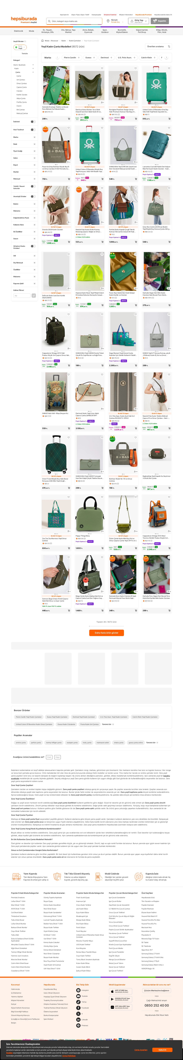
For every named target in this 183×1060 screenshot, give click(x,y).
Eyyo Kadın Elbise (82, 912)
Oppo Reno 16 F (147, 950)
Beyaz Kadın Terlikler (51, 927)
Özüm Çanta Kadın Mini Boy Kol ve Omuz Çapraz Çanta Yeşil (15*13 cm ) (123, 539)
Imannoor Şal (80, 901)
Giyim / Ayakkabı (19, 65)
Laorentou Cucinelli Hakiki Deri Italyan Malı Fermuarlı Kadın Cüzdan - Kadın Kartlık (156, 168)
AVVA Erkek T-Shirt (18, 909)
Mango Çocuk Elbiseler (117, 959)
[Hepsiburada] (24, 19)
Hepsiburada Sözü (148, 898)
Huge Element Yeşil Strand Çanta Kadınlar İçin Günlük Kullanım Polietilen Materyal (123, 354)
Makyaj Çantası (22, 113)
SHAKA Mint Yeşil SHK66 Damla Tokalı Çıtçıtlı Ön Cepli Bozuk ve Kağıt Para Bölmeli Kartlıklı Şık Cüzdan (90, 354)
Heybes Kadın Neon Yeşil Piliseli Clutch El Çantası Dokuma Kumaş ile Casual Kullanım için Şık (90, 294)
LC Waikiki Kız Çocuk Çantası (119, 909)
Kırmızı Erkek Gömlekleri (52, 950)
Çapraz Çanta (22, 87)
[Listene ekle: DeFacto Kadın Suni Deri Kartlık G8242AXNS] (68, 254)
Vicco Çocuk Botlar (116, 922)
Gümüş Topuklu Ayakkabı (53, 898)
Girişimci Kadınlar (110, 15)
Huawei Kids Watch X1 (149, 916)
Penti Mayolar (81, 931)
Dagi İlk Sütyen (114, 956)
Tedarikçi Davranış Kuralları (53, 1000)
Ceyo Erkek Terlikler (18, 931)
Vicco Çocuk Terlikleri (116, 937)
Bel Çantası (21, 109)
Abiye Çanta (21, 98)
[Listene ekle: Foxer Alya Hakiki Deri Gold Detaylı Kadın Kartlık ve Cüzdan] (135, 254)
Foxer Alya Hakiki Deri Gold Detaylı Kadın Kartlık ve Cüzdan (122, 294)
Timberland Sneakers (18, 916)
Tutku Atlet (15, 935)
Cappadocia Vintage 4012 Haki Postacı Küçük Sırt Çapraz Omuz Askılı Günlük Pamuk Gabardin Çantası (56, 354)
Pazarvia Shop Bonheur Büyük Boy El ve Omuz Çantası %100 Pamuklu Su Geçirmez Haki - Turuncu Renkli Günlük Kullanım (55, 168)
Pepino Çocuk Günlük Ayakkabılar (121, 930)
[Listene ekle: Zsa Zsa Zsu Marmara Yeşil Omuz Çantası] (68, 497)
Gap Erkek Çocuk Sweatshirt (119, 905)
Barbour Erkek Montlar (19, 927)
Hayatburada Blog (50, 989)
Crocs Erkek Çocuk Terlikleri (119, 926)
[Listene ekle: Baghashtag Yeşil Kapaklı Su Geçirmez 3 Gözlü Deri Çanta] (169, 437)
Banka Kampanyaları (51, 1015)
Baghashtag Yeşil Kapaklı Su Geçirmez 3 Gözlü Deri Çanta (156, 477)
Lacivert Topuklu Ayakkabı (53, 920)
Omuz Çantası (22, 83)
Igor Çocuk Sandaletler (117, 898)
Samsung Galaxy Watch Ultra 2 (152, 965)
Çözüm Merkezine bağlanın (156, 990)
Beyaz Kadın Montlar (51, 957)
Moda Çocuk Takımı (116, 963)
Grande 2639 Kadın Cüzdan (52, 230)
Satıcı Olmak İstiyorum (51, 993)
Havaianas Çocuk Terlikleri (118, 933)
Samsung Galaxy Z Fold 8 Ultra (152, 957)
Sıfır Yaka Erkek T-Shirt (52, 969)
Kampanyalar (96, 15)
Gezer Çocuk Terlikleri (117, 967)
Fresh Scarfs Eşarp (82, 898)
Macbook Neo (146, 927)
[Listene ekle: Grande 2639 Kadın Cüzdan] (68, 188)
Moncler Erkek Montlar (19, 959)
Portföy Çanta (22, 102)
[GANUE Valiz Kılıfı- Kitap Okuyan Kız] (56, 392)
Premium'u (26, 22)
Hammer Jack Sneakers (19, 956)
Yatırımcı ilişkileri (17, 997)
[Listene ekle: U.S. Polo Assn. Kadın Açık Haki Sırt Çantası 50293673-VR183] (135, 374)
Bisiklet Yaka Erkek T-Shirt (53, 924)
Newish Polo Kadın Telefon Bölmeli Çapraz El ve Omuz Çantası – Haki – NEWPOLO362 (155, 417)
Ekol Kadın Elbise (82, 924)
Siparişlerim (64, 15)
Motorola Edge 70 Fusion (150, 939)
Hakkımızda (15, 989)
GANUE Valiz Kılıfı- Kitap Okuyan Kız (55, 413)
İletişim (13, 1023)
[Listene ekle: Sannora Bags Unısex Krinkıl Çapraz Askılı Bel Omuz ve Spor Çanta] (68, 557)
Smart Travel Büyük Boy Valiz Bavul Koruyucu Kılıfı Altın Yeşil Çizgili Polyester (55, 480)
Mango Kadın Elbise (83, 920)
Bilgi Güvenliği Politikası (19, 1012)
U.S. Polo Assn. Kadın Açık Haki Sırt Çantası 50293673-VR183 (122, 417)
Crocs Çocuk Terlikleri (117, 912)
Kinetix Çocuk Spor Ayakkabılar (120, 945)
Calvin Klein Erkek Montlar (20, 967)
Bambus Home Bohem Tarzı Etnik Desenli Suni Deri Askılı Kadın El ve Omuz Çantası (88, 111)
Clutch (19, 106)
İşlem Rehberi (48, 1019)
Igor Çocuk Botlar (115, 901)
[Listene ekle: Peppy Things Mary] (102, 497)
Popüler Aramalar (147, 905)
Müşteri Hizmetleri (126, 15)
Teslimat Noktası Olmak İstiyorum (55, 1008)
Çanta (18, 72)
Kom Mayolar (81, 948)
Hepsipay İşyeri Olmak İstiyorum (55, 997)
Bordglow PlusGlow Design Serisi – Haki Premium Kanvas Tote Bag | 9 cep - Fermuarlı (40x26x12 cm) (121, 111)
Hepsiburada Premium (143, 15)
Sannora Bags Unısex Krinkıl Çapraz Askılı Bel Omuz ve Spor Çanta (55, 600)
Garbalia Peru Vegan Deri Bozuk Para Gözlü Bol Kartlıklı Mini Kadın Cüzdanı (156, 597)
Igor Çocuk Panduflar (116, 952)
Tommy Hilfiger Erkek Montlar (21, 952)
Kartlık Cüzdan (22, 94)
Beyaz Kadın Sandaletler (52, 912)
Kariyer (13, 1004)
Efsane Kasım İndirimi (148, 912)
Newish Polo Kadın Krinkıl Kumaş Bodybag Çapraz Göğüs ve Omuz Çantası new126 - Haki (88, 231)
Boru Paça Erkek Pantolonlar (54, 961)
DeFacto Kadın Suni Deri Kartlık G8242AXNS (53, 297)
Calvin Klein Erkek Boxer (20, 963)
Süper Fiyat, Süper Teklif (80, 15)
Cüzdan (19, 91)
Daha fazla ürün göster (106, 632)
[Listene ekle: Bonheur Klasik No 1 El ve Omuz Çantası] (135, 437)
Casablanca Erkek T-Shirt (20, 971)
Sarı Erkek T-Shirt (50, 939)
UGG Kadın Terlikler (83, 945)
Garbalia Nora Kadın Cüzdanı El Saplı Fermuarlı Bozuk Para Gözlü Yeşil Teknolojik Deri (122, 597)
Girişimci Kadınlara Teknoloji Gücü (56, 1004)
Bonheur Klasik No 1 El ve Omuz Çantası (120, 480)
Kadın (16, 68)
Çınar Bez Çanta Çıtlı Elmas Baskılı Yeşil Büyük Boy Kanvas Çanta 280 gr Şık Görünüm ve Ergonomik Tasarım (156, 228)
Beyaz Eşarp (48, 901)
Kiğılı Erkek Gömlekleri (19, 948)
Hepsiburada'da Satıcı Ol (163, 15)
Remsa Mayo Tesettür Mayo (86, 952)
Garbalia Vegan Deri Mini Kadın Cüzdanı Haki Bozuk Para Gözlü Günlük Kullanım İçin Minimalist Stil (155, 294)
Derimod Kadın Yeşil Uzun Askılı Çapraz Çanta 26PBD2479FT (87, 414)
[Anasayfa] (42, 40)
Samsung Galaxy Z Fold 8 (150, 954)
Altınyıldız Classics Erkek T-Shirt (22, 945)
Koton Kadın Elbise (82, 963)
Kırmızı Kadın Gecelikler (52, 905)
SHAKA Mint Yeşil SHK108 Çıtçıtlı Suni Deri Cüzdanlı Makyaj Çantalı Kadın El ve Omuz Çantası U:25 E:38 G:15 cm (123, 168)
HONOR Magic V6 (147, 969)
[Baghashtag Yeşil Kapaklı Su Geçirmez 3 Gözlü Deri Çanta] (156, 455)
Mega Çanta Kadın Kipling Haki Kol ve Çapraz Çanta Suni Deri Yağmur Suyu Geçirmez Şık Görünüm (89, 597)
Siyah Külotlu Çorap (51, 931)
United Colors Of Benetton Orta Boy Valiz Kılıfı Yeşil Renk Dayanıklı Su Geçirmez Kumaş (155, 111)
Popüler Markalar (147, 909)
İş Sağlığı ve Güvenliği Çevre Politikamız (25, 1019)
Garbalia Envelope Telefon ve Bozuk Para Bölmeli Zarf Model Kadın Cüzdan (55, 108)
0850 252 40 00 (157, 1005)
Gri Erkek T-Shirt (49, 935)
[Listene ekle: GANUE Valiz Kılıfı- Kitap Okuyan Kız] (68, 374)
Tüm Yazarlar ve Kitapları (150, 901)
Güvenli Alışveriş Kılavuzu (20, 1015)
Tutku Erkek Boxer (17, 920)
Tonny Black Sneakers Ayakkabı (87, 959)
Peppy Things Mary (83, 536)
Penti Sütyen (80, 927)
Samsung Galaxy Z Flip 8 (150, 961)
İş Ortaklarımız (16, 993)
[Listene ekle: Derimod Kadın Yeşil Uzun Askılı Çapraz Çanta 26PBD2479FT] (102, 374)
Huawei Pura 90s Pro (148, 924)
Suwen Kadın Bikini (83, 967)
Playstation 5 (146, 935)
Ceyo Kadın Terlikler (83, 956)
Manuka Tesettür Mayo (84, 941)
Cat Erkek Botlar (17, 912)
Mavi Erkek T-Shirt (18, 905)
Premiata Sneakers (18, 898)
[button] (56, 118)
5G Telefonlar (146, 946)
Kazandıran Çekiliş (148, 931)
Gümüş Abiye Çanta (51, 946)
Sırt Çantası (21, 80)
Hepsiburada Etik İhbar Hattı (156, 1015)
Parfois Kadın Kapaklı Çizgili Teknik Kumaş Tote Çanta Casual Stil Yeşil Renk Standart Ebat (122, 231)
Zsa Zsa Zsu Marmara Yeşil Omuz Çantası (54, 539)
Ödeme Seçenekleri (51, 1012)
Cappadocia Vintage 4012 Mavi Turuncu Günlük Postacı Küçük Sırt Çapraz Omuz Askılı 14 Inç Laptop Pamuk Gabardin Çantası (155, 537)
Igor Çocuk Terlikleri (116, 971)
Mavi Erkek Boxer (50, 909)
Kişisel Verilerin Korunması (20, 1008)
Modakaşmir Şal (82, 916)
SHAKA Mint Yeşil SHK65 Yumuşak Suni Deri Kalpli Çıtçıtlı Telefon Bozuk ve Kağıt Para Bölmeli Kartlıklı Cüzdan (89, 477)
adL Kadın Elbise (82, 909)
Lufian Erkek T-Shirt (18, 901)
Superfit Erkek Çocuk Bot (118, 941)
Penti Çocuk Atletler (116, 948)
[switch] (33, 121)
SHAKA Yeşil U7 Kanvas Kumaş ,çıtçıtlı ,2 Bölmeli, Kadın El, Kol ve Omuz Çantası (156, 354)
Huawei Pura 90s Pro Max (150, 920)
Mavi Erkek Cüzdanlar (51, 954)
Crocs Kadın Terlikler (83, 905)
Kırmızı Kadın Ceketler (51, 942)
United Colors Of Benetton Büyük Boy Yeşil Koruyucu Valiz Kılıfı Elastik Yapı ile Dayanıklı (89, 170)
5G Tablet (144, 942)
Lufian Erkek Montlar (18, 924)
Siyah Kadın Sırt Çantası (52, 965)
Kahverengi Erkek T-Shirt (53, 916)
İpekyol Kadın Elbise (83, 971)
